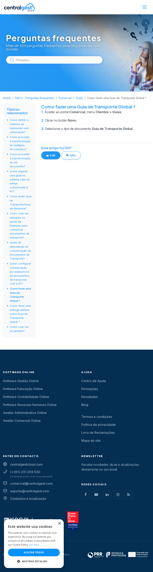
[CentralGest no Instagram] (118, 494)
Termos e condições (96, 417)
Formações (89, 389)
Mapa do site (91, 441)
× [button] (59, 523)
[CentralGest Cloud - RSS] (128, 494)
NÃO (72, 155)
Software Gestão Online (21, 381)
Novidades (89, 397)
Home (7, 98)
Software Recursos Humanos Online (30, 405)
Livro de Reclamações (98, 433)
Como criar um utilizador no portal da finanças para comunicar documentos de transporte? (19, 225)
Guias (79, 98)
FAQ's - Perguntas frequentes (34, 98)
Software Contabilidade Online (26, 397)
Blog (84, 405)
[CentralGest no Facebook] (85, 494)
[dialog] (34, 543)
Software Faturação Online (23, 389)
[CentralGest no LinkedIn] (107, 494)
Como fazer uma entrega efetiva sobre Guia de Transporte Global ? (20, 313)
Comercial (65, 98)
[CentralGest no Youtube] (96, 494)
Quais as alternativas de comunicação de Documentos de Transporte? (20, 250)
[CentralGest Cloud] (19, 7)
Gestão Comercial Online (22, 421)
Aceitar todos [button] (34, 552)
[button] (34, 561)
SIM (52, 155)
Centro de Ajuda (93, 381)
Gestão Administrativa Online (25, 413)
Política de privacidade (98, 425)
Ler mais (34, 544)
